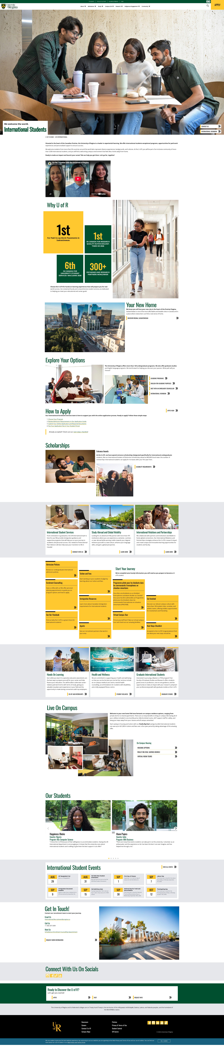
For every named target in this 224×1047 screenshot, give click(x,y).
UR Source (115, 1031)
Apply (55, 997)
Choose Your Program (55, 419)
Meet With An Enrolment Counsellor (162, 388)
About (82, 6)
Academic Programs (157, 378)
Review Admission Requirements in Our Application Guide (67, 421)
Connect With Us (77, 552)
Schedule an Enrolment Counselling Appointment (61, 932)
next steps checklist (80, 432)
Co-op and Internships (76, 694)
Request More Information (54, 940)
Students (91, 1)
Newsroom (85, 1022)
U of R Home (50, 137)
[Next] (176, 828)
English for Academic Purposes (161, 383)
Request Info (138, 997)
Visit (95, 997)
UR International (61, 137)
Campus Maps (86, 1031)
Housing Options (143, 747)
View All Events (168, 867)
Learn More (124, 552)
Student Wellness (122, 694)
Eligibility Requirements (144, 467)
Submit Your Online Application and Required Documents (67, 424)
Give (122, 1)
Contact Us (205, 126)
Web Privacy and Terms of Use (76, 1042)
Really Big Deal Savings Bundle (148, 752)
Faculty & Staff (101, 1)
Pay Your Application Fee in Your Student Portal (64, 426)
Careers (84, 1025)
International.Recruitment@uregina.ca (57, 919)
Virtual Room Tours (144, 756)
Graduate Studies (167, 694)
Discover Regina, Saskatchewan (138, 318)
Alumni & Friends (113, 1)
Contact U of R (86, 1028)
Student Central (117, 1028)
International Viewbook (209, 131)
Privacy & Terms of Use (119, 1025)
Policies (114, 1022)
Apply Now (170, 410)
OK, (164, 1041)
